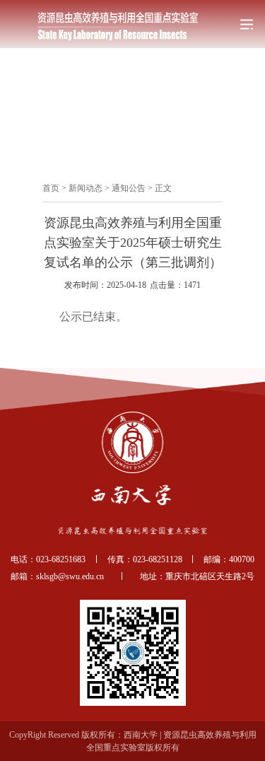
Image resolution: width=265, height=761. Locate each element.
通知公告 (129, 188)
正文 (163, 188)
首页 (50, 188)
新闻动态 (85, 188)
